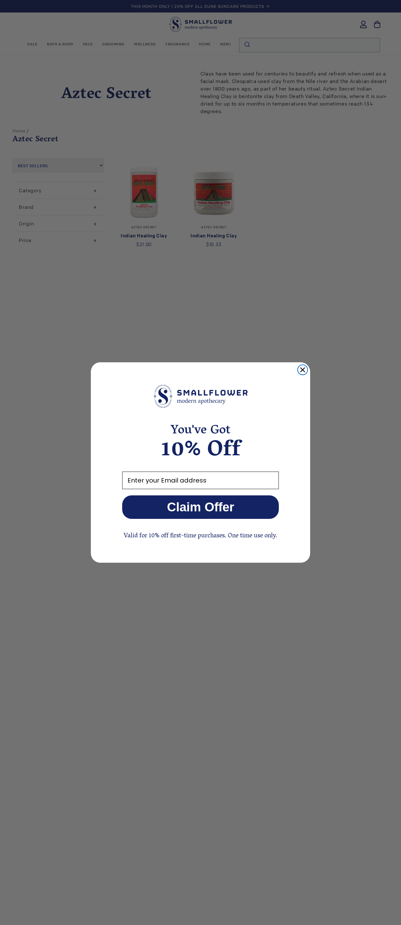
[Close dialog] (303, 370)
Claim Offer (200, 507)
